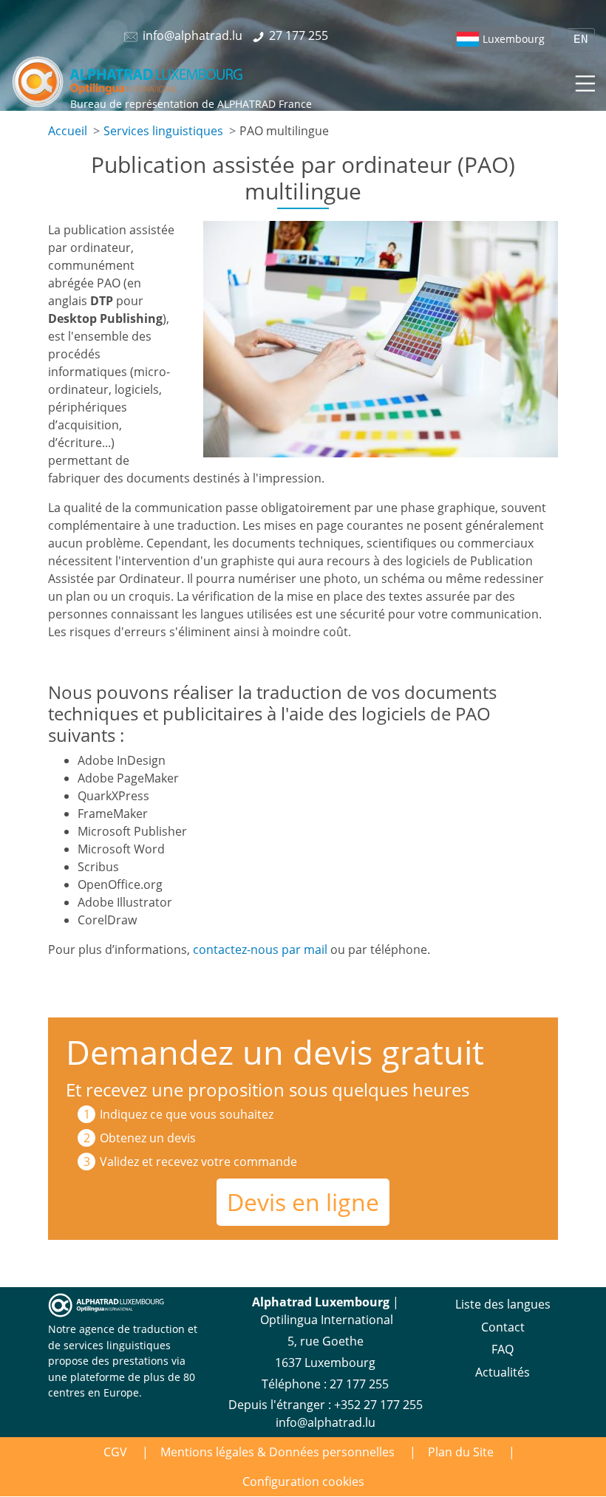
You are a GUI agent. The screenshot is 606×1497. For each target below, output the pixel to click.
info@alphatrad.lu (325, 1422)
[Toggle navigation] (584, 81)
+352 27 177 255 (378, 1405)
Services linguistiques (163, 131)
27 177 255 (359, 1384)
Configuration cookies (303, 1481)
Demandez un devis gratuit (275, 1051)
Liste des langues (503, 1304)
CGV (115, 1452)
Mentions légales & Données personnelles (277, 1452)
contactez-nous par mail (260, 949)
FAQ (502, 1349)
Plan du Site (461, 1452)
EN (580, 40)
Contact (503, 1327)
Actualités (502, 1372)
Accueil (67, 131)
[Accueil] (128, 81)
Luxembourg (514, 39)
